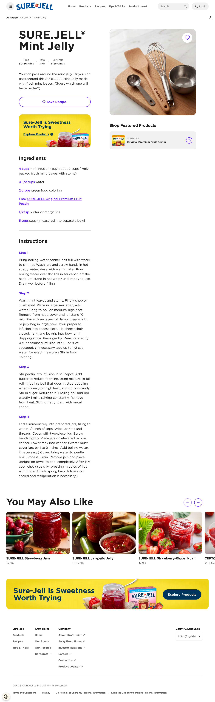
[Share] (210, 17)
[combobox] (171, 6)
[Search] (185, 6)
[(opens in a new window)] (55, 131)
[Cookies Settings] (6, 696)
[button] (10, 6)
